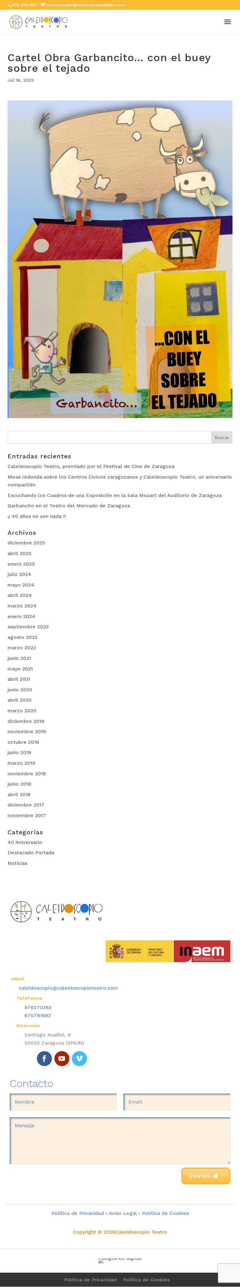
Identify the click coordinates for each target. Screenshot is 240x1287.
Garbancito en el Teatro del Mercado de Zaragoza (69, 506)
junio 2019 (19, 752)
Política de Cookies (164, 1213)
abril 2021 (19, 679)
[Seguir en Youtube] (61, 1058)
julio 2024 (19, 574)
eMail (18, 978)
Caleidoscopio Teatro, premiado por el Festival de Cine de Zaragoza (91, 466)
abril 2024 (20, 595)
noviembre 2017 (27, 815)
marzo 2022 (22, 648)
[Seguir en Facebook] (44, 1058)
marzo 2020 (22, 711)
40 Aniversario (25, 842)
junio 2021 (19, 658)
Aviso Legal (123, 1213)
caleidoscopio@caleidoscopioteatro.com (68, 988)
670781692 (37, 1015)
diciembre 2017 (26, 805)
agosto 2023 (23, 637)
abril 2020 (20, 700)
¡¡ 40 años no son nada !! (37, 516)
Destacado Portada (31, 853)
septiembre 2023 (28, 627)
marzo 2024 (22, 606)
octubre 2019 (23, 742)
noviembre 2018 (27, 774)
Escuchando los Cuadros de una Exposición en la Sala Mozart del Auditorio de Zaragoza (115, 495)
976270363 (38, 1007)
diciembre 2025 (26, 543)
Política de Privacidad (78, 1213)
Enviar (199, 1175)
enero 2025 (21, 564)
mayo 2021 (20, 669)
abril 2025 (20, 553)
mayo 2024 (21, 585)
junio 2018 (19, 784)
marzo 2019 (21, 763)
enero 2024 (21, 616)
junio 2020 (20, 690)
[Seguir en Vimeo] (79, 1058)
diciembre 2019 (26, 721)
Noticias (17, 863)
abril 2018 (19, 794)
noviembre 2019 (27, 731)
